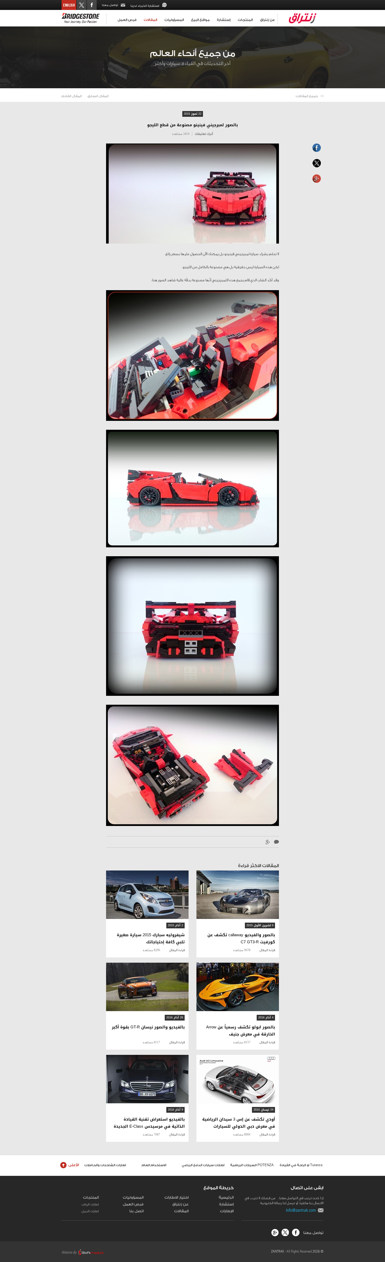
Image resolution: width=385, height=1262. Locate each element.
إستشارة (223, 20)
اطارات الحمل (90, 1211)
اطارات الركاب (90, 1204)
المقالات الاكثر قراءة (258, 865)
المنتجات (245, 20)
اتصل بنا (136, 1211)
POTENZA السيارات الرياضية (252, 1165)
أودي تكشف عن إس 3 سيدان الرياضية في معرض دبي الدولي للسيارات (238, 1123)
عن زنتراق (267, 20)
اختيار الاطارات (176, 1197)
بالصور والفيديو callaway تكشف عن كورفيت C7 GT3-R (241, 939)
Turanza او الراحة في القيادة (301, 1165)
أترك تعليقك (204, 134)
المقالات (150, 20)
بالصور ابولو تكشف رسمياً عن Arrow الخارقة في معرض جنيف (240, 1031)
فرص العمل (127, 20)
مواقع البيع (200, 20)
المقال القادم (72, 96)
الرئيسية (226, 1197)
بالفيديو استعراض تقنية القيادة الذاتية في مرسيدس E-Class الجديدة (149, 1123)
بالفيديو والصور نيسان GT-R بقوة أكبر (148, 1027)
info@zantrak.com (302, 1210)
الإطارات (227, 1211)
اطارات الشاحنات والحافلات (105, 1165)
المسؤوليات (174, 20)
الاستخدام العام (154, 1165)
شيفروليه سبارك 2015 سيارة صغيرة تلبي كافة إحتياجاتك (151, 939)
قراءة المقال (267, 950)
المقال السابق (97, 96)
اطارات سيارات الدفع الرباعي (203, 1165)
